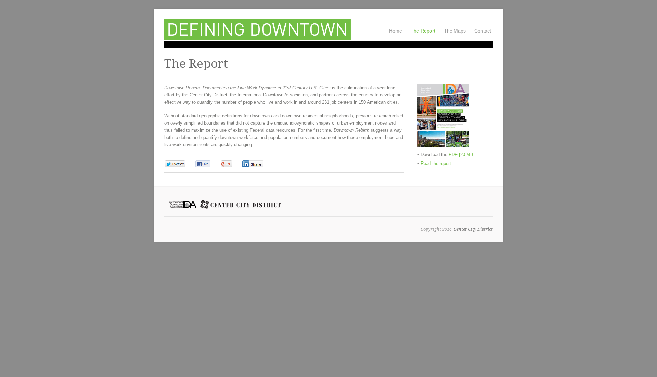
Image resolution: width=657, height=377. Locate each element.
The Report (423, 30)
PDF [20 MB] (462, 154)
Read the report (436, 163)
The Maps (455, 31)
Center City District (473, 229)
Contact (482, 31)
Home (395, 31)
